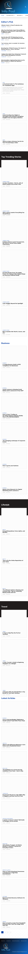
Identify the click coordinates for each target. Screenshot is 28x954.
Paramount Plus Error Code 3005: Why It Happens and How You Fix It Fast (14, 795)
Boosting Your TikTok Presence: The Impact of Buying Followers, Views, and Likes (13, 48)
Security (3, 62)
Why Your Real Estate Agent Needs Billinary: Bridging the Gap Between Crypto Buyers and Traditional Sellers (13, 31)
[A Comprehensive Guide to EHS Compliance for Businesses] (14, 353)
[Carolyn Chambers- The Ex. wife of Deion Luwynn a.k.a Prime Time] (14, 170)
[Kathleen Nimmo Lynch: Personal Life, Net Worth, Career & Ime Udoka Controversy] (14, 229)
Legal (4, 113)
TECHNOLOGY (3, 26)
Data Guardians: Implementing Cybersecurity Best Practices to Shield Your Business (13, 60)
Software (5, 896)
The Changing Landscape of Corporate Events (14, 441)
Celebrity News (6, 181)
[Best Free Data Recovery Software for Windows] (14, 887)
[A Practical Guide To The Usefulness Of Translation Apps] (14, 73)
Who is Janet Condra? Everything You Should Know (13, 213)
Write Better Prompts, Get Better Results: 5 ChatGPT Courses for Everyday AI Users (12, 846)
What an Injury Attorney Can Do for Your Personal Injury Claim (13, 142)
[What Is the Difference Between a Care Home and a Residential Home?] (14, 733)
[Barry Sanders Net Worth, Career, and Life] (14, 318)
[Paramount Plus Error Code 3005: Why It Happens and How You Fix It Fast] (14, 784)
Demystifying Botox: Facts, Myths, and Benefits (14, 531)
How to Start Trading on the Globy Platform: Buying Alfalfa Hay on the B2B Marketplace (13, 416)
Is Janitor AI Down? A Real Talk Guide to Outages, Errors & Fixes (13, 820)
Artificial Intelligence (8, 818)
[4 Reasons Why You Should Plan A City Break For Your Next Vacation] (14, 679)
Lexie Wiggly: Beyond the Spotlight (13, 303)
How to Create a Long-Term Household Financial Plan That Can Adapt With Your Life (14, 924)
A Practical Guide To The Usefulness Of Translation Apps (13, 84)
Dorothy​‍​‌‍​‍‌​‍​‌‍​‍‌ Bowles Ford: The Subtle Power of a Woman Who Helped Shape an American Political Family (14, 274)
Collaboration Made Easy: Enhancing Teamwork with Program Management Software (13, 54)
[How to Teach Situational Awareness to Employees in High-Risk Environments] (14, 860)
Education (5, 768)
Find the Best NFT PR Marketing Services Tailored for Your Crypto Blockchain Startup (12, 38)
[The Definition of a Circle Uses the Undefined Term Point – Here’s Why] (14, 759)
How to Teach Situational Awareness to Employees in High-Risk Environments (13, 873)
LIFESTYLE (5, 743)
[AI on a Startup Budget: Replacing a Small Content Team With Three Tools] (14, 708)
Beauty (4, 529)
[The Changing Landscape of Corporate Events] (14, 430)
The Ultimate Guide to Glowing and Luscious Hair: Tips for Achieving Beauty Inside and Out (13, 591)
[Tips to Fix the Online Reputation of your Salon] (14, 547)
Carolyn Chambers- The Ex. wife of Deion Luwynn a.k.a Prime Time (13, 183)
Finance (4, 921)
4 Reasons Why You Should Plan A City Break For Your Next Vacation (14, 692)
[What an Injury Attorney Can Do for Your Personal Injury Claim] (14, 130)
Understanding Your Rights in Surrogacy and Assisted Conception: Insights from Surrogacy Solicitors (13, 116)
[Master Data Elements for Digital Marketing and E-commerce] (14, 478)
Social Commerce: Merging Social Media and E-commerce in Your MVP (13, 390)
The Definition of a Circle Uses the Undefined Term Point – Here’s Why (13, 770)
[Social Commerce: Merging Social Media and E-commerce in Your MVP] (14, 378)
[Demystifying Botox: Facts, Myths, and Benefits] (14, 518)
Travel (4, 631)
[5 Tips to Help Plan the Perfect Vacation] (14, 620)
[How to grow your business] (14, 455)
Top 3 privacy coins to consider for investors (13, 43)
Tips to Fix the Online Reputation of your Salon (13, 561)
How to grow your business (10, 465)
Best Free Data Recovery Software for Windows (14, 898)
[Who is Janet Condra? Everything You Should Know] (14, 199)
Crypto (2, 33)
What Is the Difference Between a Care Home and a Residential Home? (14, 745)
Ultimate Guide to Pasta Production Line (11, 25)
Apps (4, 82)
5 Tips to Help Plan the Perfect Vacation (11, 633)
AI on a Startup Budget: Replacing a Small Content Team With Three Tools (14, 720)
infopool (4, 93)
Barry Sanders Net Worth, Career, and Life (14, 332)
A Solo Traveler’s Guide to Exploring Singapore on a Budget (13, 663)
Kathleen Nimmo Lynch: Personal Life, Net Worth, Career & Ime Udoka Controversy (13, 243)
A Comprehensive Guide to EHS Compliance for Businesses (12, 365)
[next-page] (10, 932)
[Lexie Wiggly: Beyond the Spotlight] (14, 290)
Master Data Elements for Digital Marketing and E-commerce (12, 490)
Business (5, 439)
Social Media (3, 50)
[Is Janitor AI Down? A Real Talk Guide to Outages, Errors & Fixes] (14, 809)
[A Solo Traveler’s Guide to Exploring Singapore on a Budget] (14, 649)
